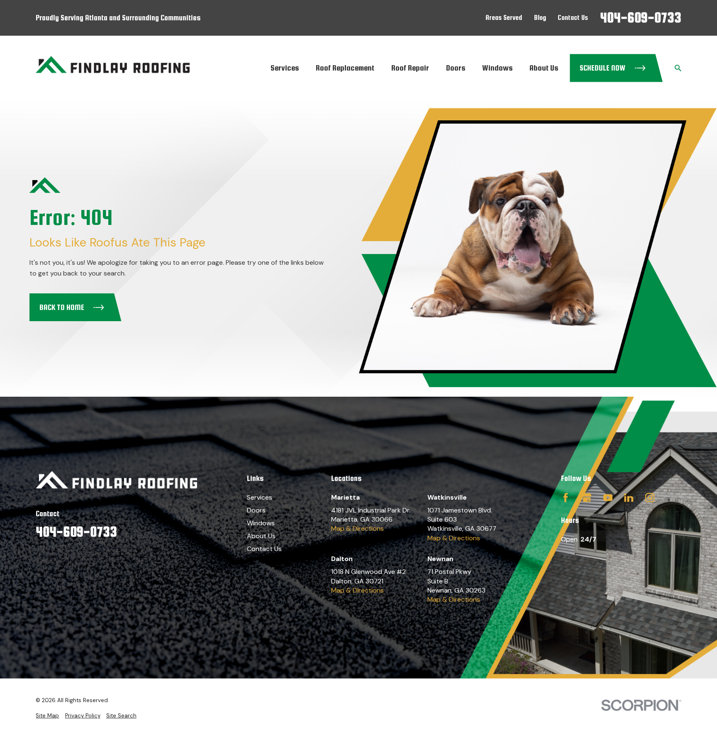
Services (259, 497)
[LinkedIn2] (628, 497)
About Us (261, 536)
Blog (540, 18)
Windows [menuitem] (497, 67)
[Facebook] (565, 497)
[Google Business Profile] (586, 497)
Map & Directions (357, 528)
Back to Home (61, 307)
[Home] (113, 68)
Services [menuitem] (285, 67)
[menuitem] (47, 716)
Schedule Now (602, 67)
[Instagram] (649, 497)
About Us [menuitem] (543, 67)
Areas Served (503, 18)
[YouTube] (607, 497)
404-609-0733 (640, 17)
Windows (261, 523)
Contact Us (573, 18)
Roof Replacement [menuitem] (345, 67)
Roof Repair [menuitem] (410, 67)
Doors (256, 510)
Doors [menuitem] (455, 67)
